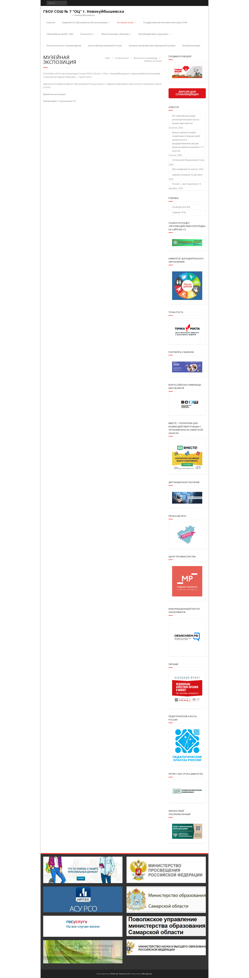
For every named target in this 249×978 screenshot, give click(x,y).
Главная (176, 212)
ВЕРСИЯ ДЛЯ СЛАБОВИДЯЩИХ (187, 93)
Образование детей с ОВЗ (60, 34)
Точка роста (86, 34)
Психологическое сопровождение (64, 45)
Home (107, 58)
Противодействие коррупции (153, 34)
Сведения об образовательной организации (85, 22)
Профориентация (191, 45)
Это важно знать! (125, 22)
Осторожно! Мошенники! (185, 160)
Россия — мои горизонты (185, 183)
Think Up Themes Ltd (119, 973)
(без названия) (179, 169)
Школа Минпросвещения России (105, 45)
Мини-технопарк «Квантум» (115, 34)
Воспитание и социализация (145, 58)
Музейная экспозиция (54, 94)
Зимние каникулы (181, 174)
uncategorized (179, 207)
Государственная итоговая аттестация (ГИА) (165, 22)
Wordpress (147, 973)
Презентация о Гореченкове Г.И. (59, 101)
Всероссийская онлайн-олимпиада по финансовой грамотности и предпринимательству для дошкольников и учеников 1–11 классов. (188, 141)
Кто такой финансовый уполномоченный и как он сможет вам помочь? (185, 119)
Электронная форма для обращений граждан (152, 45)
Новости (51, 22)
